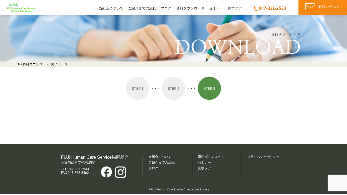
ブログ (166, 8)
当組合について (111, 8)
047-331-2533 (272, 8)
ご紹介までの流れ (142, 8)
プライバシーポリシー (263, 157)
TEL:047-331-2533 (75, 169)
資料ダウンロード (190, 8)
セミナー (216, 8)
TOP (17, 64)
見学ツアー (236, 8)
